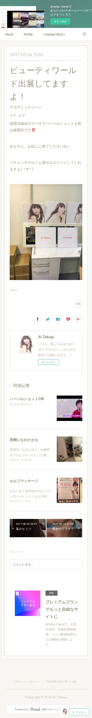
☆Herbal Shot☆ (54, 34)
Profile (28, 34)
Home (9, 34)
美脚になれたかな (24, 439)
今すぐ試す (60, 21)
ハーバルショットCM (27, 398)
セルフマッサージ (24, 480)
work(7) (14, 290)
